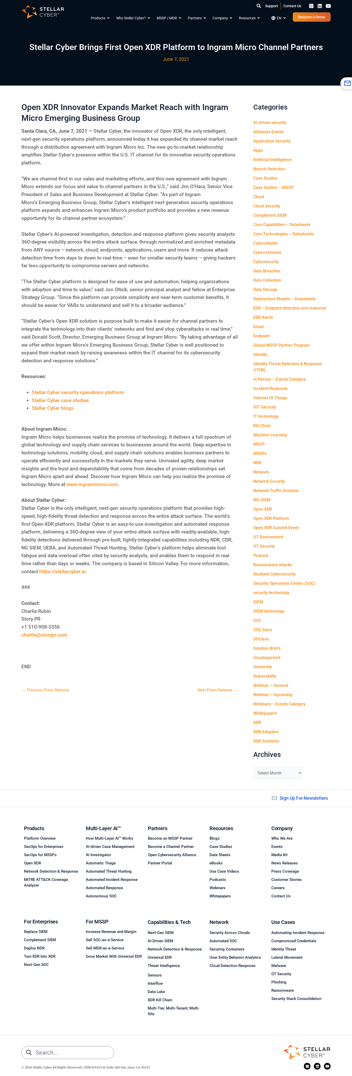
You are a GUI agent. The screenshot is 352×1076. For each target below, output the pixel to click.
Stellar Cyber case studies (60, 400)
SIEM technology (268, 611)
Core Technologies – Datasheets (283, 233)
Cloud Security (266, 206)
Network (261, 472)
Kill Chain (262, 425)
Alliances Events (268, 131)
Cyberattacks (265, 243)
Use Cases (283, 922)
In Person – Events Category (279, 379)
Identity (260, 354)
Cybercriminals (267, 252)
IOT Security (264, 407)
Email (258, 326)
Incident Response (270, 388)
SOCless (261, 639)
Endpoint (261, 335)
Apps (258, 150)
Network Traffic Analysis (276, 490)
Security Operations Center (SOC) (284, 583)
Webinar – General (270, 685)
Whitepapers (265, 713)
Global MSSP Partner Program (281, 345)
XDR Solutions (266, 741)
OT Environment (268, 537)
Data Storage (265, 289)
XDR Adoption (266, 731)
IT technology (266, 416)
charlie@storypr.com (44, 635)
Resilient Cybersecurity (274, 574)
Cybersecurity (266, 261)
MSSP (259, 444)
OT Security (264, 546)
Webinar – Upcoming (272, 694)
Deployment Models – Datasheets (284, 298)
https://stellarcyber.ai (62, 571)
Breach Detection (269, 168)
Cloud (258, 196)
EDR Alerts (263, 317)
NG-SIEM (261, 499)
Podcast (260, 555)
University (262, 666)
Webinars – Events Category (279, 704)
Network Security (269, 481)
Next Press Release (217, 690)
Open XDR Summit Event (276, 527)
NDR (257, 462)
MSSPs (260, 453)
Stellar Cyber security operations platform (78, 392)
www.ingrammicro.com (92, 484)
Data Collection (267, 280)
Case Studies (265, 178)
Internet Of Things (270, 397)
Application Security (271, 141)
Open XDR (262, 509)
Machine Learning (270, 434)
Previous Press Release (45, 690)
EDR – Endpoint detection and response (289, 308)
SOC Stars (262, 629)
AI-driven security (269, 122)
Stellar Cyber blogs (52, 408)
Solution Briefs (267, 648)
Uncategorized (266, 657)
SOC (257, 620)
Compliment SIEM (270, 215)
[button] (259, 6)
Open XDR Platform (271, 518)
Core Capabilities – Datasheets (281, 224)
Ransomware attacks (272, 564)
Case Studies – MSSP (273, 187)
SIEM (258, 601)
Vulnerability (264, 676)
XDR (257, 722)
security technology (271, 592)
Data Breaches (266, 271)
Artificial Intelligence (272, 159)
